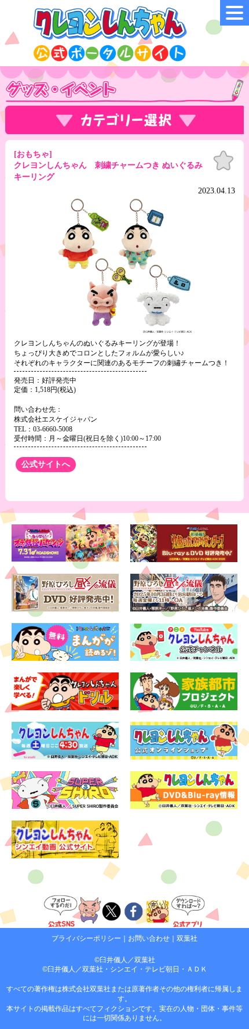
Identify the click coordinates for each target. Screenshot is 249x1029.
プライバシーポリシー (86, 938)
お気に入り (223, 161)
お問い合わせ (149, 938)
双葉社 (187, 938)
